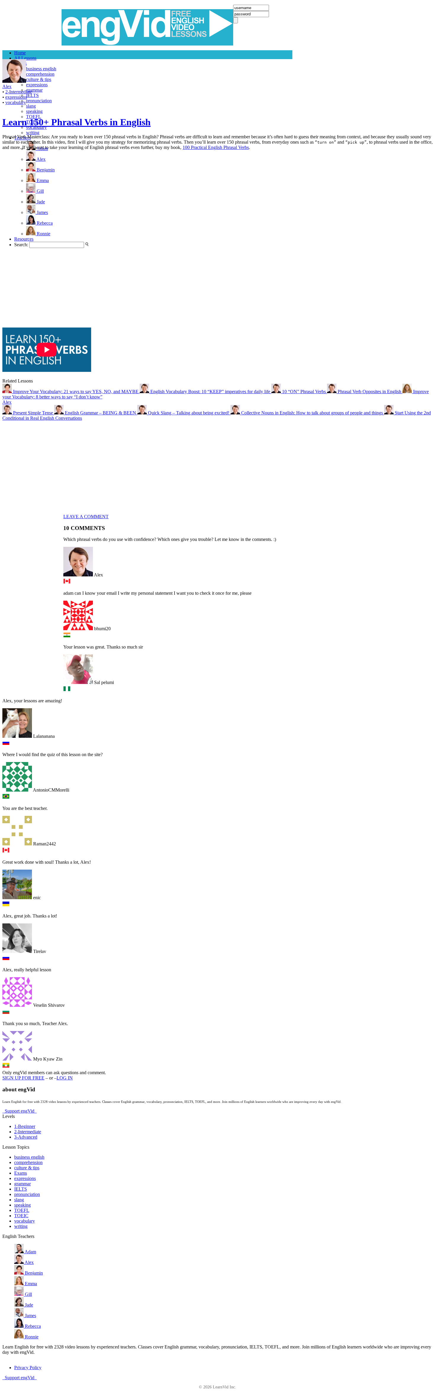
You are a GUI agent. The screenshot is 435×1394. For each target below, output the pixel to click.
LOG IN (65, 1077)
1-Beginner (24, 1126)
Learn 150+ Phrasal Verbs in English (76, 122)
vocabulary (15, 102)
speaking (34, 111)
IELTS (32, 95)
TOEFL (21, 1210)
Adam (30, 1251)
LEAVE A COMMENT (86, 516)
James (30, 1315)
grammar (34, 90)
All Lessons (25, 58)
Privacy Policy (27, 1367)
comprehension (40, 74)
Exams (20, 1173)
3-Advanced (25, 1136)
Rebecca (32, 1326)
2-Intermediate (18, 91)
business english (41, 68)
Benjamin (33, 1272)
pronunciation (39, 100)
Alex (7, 402)
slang (31, 105)
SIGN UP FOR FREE (23, 1077)
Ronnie (31, 1336)
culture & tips (38, 79)
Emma (30, 1283)
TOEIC (21, 1215)
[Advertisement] (26, 239)
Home (20, 52)
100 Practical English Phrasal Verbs (216, 147)
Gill (28, 1294)
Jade (28, 1304)
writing (32, 132)
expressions (37, 84)
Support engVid (19, 1110)
